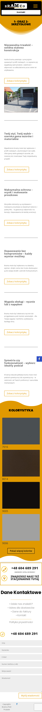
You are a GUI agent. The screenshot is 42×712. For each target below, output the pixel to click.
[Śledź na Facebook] (17, 704)
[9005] (21, 508)
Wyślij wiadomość (30, 695)
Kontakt (21, 12)
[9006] (21, 540)
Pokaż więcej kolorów (21, 550)
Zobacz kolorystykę (17, 80)
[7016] (21, 444)
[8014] (21, 476)
